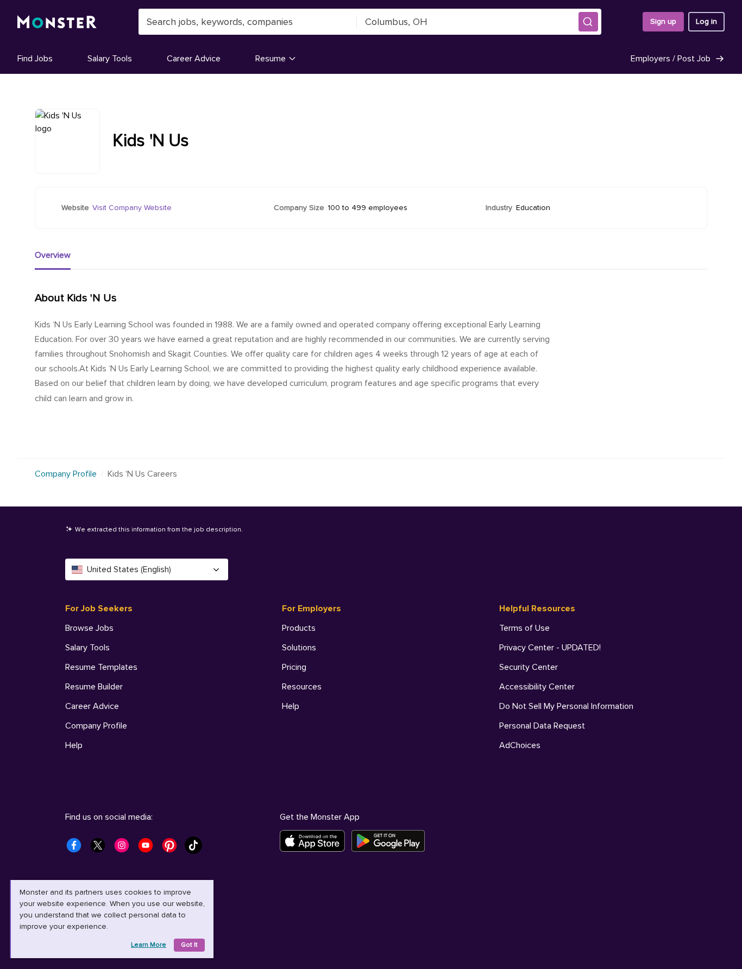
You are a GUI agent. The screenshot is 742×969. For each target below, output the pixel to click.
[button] (588, 21)
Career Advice (194, 58)
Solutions (299, 647)
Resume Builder (94, 686)
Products (299, 628)
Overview (53, 255)
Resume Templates (101, 667)
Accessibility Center (537, 686)
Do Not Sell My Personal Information (566, 706)
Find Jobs (35, 58)
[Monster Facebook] (77, 848)
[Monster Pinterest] (173, 848)
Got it (189, 945)
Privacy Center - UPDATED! (550, 647)
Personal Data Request (542, 725)
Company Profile (66, 473)
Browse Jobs (89, 628)
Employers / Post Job (670, 58)
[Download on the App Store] (315, 841)
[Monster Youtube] (149, 848)
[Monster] (57, 22)
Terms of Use (524, 628)
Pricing (294, 667)
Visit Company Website (132, 207)
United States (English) (129, 569)
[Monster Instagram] (125, 848)
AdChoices (519, 745)
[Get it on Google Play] (391, 841)
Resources (302, 686)
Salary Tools (109, 58)
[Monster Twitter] (101, 848)
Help (74, 745)
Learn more (148, 945)
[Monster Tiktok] (197, 848)
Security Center (528, 667)
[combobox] (248, 22)
